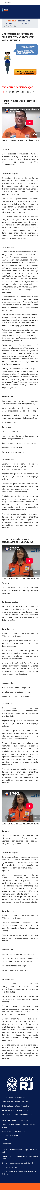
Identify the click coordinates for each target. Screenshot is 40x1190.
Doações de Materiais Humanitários (15, 1110)
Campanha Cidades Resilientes (13, 1097)
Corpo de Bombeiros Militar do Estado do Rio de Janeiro (19, 1125)
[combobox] (16, 2)
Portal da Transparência (10, 1135)
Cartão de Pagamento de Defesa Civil (15, 1106)
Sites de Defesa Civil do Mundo (13, 1167)
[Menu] (37, 10)
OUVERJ (4, 1139)
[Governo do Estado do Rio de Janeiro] (20, 1084)
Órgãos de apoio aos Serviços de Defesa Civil (18, 1163)
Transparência (7, 1144)
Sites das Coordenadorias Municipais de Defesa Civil (19, 1151)
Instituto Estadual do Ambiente (13, 1131)
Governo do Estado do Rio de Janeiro (15, 1120)
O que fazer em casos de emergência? (16, 1102)
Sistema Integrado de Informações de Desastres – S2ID (20, 1157)
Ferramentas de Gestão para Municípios (17, 1114)
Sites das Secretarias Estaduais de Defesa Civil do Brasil (19, 1172)
